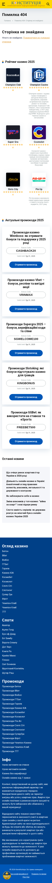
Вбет (4, 555)
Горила (5, 568)
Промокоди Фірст (11, 738)
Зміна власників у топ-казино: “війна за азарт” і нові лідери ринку (26, 503)
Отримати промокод (26, 264)
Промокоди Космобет (13, 712)
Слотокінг (7, 590)
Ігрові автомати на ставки (15, 764)
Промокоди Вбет (11, 690)
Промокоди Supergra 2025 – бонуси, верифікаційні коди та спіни (26, 327)
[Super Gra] (13, 138)
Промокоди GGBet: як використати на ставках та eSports (26, 416)
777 (4, 611)
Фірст (5, 598)
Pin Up (39, 189)
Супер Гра (7, 594)
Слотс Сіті (7, 586)
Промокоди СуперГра (13, 734)
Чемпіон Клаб (9, 603)
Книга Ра (6, 651)
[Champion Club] (13, 81)
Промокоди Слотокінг (13, 729)
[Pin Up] (39, 185)
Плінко (5, 660)
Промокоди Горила (12, 703)
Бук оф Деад (9, 634)
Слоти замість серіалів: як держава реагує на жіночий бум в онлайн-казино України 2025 (25, 513)
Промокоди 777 (10, 751)
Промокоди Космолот (13, 716)
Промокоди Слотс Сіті (13, 725)
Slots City (13, 189)
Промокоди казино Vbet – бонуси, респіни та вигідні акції (26, 283)
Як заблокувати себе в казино (22, 496)
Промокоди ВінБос (12, 695)
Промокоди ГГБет (11, 699)
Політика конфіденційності (17, 874)
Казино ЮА (8, 573)
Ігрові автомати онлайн (14, 769)
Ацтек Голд (8, 629)
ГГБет (5, 564)
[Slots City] (13, 185)
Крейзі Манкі (9, 655)
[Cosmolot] (39, 138)
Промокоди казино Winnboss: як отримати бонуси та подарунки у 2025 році (26, 238)
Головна (7, 21)
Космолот (7, 581)
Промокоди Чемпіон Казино (16, 742)
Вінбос (5, 560)
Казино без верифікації (14, 773)
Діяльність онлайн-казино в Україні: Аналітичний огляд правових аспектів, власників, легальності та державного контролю (25, 486)
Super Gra (13, 142)
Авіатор (6, 625)
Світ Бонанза (9, 664)
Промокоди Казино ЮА (14, 708)
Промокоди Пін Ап (11, 721)
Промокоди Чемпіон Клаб (15, 747)
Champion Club (13, 84)
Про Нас (26, 877)
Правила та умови (38, 874)
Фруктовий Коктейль (13, 668)
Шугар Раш (8, 673)
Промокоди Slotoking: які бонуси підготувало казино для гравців (26, 372)
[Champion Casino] (39, 81)
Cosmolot (39, 142)
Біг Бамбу (7, 638)
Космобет (7, 577)
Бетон (5, 551)
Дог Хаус (6, 647)
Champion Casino (39, 84)
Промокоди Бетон (11, 686)
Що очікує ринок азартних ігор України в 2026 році (23, 474)
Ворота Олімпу (9, 642)
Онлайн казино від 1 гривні (16, 777)
